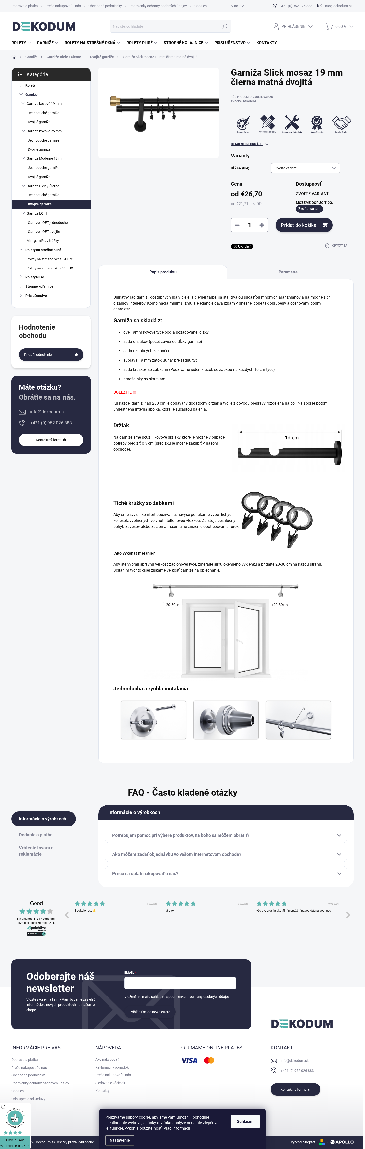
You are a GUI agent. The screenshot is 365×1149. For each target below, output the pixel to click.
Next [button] (348, 914)
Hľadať (224, 26)
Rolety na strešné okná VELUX (50, 268)
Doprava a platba (24, 6)
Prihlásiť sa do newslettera (150, 1012)
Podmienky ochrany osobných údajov (158, 6)
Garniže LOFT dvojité (44, 232)
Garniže (31, 95)
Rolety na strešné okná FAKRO (50, 259)
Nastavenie (120, 1140)
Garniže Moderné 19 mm (45, 158)
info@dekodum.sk (48, 411)
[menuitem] (21, 43)
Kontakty (102, 1091)
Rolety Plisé (34, 277)
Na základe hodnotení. (36, 919)
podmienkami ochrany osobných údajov (199, 997)
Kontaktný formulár (51, 440)
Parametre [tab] (288, 272)
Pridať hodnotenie (38, 355)
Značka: (243, 101)
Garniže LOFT (37, 213)
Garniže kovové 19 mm (44, 104)
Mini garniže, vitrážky (43, 241)
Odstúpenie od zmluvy (28, 1099)
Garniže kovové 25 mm (44, 131)
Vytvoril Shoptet (303, 1142)
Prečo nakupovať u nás (63, 6)
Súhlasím (245, 1121)
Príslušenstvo (36, 296)
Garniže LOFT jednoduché (48, 223)
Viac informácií (177, 1128)
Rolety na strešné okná (43, 250)
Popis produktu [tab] (163, 272)
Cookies (200, 6)
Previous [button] (66, 914)
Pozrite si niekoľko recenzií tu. (36, 923)
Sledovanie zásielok (110, 1083)
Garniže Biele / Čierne (43, 186)
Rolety (30, 85)
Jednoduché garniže (43, 113)
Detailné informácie (247, 144)
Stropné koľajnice (39, 286)
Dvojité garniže (39, 122)
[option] (116, 918)
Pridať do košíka (298, 225)
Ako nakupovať (107, 1059)
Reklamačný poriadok (112, 1067)
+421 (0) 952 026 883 (51, 422)
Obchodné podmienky (105, 6)
